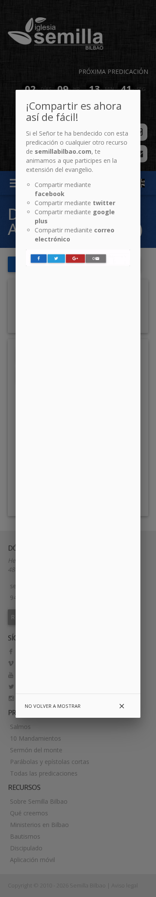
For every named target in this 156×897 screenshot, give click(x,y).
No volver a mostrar (53, 706)
